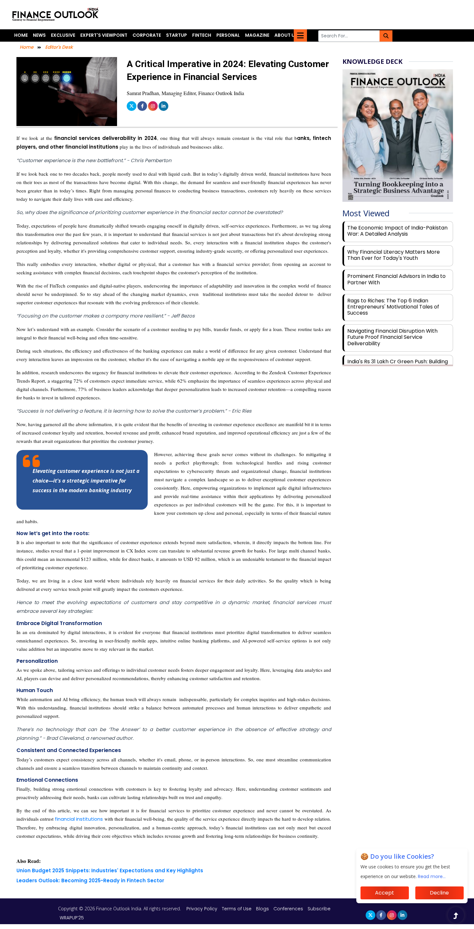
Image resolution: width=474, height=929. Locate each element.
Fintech (201, 35)
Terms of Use (237, 908)
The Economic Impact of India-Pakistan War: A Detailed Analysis (397, 231)
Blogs (262, 908)
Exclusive (63, 35)
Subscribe (319, 908)
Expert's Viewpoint (103, 35)
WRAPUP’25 (72, 917)
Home (21, 35)
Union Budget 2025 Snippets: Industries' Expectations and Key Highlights (109, 870)
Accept (384, 892)
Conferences (288, 908)
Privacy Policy (202, 908)
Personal (228, 35)
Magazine (257, 35)
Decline (439, 892)
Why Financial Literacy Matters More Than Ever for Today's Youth (393, 255)
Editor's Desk (59, 47)
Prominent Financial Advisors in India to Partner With (396, 279)
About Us (286, 35)
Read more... (432, 876)
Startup (176, 35)
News (39, 35)
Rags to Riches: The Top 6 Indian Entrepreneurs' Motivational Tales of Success (393, 307)
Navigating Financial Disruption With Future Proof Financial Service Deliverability (392, 337)
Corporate (147, 35)
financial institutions (78, 819)
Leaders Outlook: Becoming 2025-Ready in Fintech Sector (90, 880)
